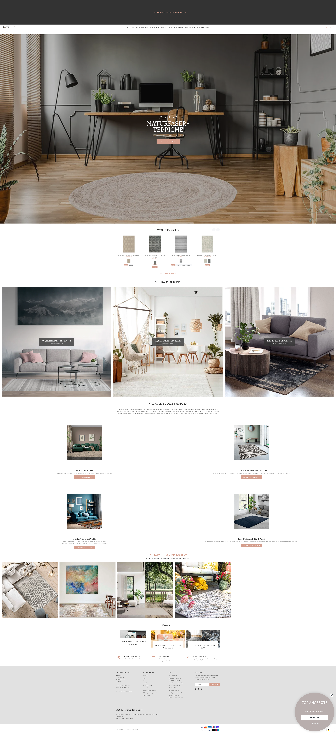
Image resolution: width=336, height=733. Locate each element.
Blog (144, 678)
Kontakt (145, 683)
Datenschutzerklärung (149, 690)
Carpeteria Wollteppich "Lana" (155, 255)
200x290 (157, 265)
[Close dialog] (332, 695)
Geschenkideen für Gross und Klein (168, 646)
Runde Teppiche (174, 690)
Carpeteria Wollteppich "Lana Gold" (181, 255)
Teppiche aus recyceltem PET (203, 646)
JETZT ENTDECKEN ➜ (168, 273)
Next (218, 229)
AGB (144, 680)
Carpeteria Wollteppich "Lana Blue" (128, 255)
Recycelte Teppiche (175, 695)
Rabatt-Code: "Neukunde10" (124, 718)
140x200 (207, 267)
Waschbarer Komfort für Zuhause (133, 643)
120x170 (126, 265)
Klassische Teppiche (175, 678)
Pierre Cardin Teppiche (176, 697)
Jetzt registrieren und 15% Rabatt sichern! (170, 12)
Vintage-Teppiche (174, 685)
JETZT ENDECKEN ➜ (84, 477)
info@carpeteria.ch (126, 691)
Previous (214, 229)
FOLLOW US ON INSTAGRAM (168, 555)
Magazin (168, 625)
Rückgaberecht (147, 688)
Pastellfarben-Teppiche (176, 683)
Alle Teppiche (173, 675)
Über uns (145, 675)
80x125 (178, 265)
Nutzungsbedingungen (150, 693)
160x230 (131, 265)
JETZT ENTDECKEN (168, 141)
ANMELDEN (314, 717)
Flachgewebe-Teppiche (176, 693)
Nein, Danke (315, 723)
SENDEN (214, 684)
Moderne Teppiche (174, 680)
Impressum (146, 695)
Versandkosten (147, 685)
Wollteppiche (168, 230)
